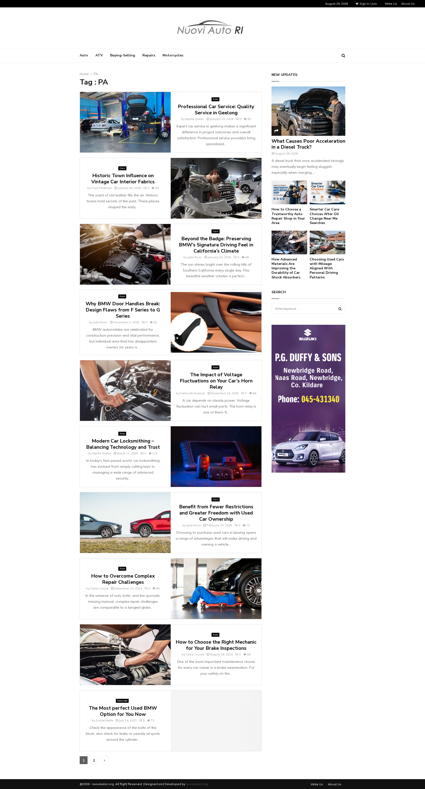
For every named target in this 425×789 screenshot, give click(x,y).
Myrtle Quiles (194, 119)
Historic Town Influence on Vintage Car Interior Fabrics (123, 178)
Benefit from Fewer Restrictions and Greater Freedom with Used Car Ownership (216, 512)
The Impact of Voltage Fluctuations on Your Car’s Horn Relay (216, 380)
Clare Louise (99, 588)
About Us (408, 3)
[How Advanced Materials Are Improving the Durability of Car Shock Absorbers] (289, 243)
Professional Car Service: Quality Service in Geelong (216, 109)
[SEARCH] (340, 309)
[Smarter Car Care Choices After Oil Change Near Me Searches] (327, 193)
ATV (99, 55)
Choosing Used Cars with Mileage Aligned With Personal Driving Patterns (327, 268)
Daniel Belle (104, 720)
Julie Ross (195, 257)
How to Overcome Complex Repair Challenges (123, 579)
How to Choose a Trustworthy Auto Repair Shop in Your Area (288, 216)
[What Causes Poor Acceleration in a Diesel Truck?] (308, 111)
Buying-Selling (122, 55)
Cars (122, 168)
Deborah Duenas (192, 393)
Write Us (391, 3)
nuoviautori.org (197, 784)
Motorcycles (173, 55)
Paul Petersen (101, 188)
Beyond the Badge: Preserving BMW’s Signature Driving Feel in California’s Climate (216, 244)
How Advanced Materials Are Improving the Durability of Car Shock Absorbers (286, 268)
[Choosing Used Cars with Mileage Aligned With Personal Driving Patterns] (327, 243)
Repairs (148, 55)
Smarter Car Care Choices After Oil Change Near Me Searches (324, 216)
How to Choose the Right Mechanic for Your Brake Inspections (216, 645)
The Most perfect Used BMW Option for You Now (123, 711)
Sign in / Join (368, 3)
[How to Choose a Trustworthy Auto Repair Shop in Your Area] (289, 193)
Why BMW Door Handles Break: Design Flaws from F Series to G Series (123, 309)
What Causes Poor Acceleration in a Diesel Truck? (308, 144)
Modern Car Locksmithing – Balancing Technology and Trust (123, 444)
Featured (122, 700)
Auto (84, 55)
